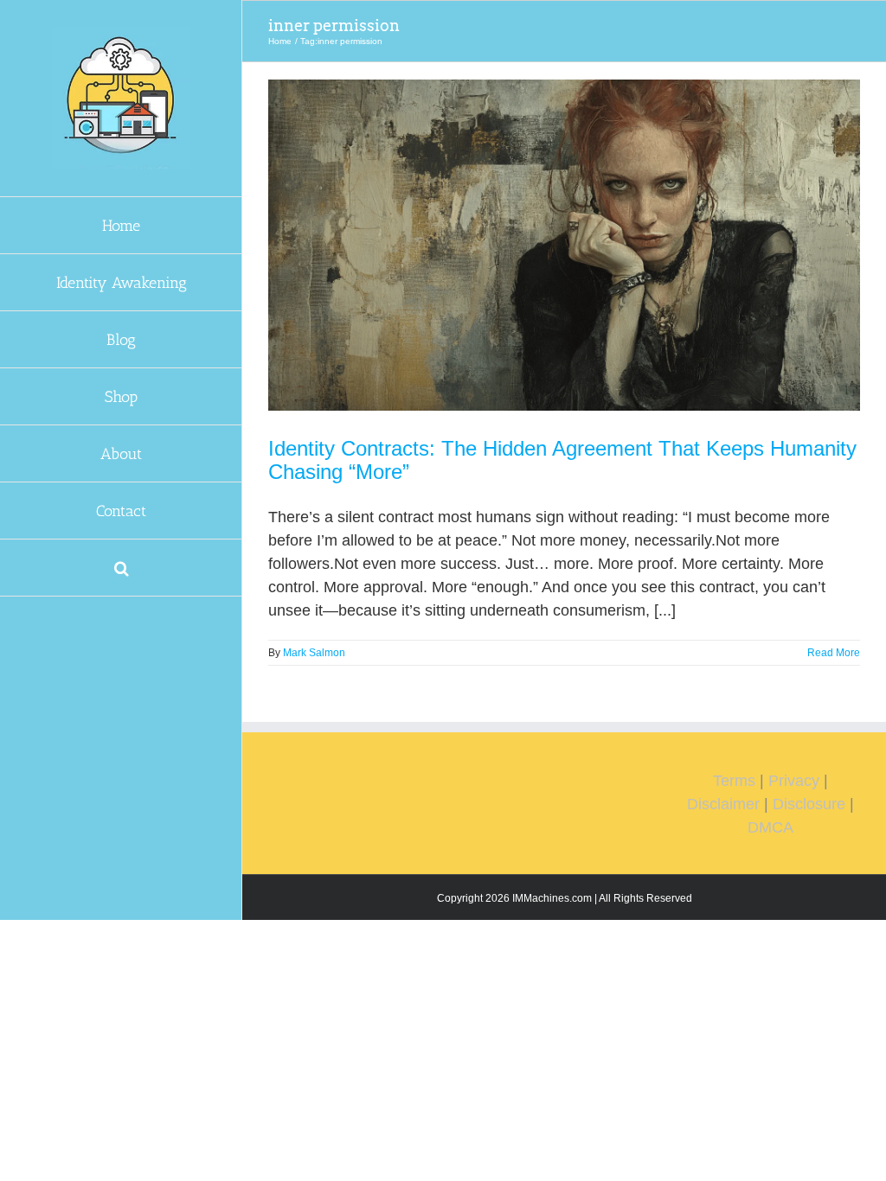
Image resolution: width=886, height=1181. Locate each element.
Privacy (793, 780)
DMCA (770, 827)
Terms (734, 780)
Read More (833, 653)
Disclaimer (723, 804)
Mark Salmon (314, 653)
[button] (121, 568)
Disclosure (809, 804)
